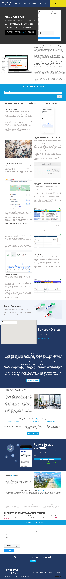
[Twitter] (58, 576)
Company (40, 15)
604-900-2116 (23, 32)
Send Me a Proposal (49, 37)
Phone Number (52, 11)
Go (59, 96)
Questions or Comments (42, 24)
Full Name (40, 11)
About (20, 3)
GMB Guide (34, 3)
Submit (9, 550)
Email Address (52, 15)
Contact (45, 3)
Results (25, 3)
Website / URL (7, 91)
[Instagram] (60, 576)
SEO (30, 3)
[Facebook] (56, 576)
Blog (40, 3)
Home (16, 3)
